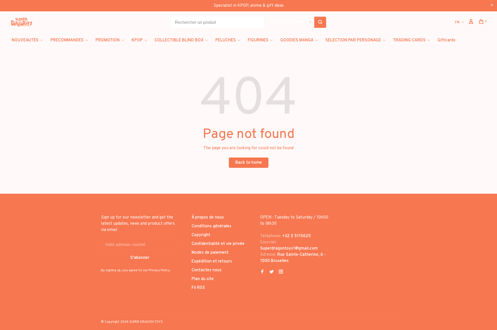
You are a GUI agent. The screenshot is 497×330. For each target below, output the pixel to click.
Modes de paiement (210, 252)
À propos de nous (208, 217)
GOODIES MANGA (296, 40)
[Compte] (472, 22)
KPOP (137, 40)
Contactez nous (207, 270)
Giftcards (446, 40)
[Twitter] (271, 272)
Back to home (248, 162)
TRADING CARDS (409, 40)
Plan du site (203, 279)
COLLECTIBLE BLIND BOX (179, 40)
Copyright (201, 235)
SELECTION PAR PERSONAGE (353, 40)
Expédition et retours (212, 261)
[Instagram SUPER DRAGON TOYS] (281, 272)
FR (457, 22)
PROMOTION (108, 40)
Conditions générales (211, 226)
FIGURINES (258, 40)
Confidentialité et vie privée (218, 243)
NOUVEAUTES (25, 40)
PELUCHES (225, 40)
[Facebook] (262, 272)
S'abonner (139, 257)
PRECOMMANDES (67, 40)
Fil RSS (198, 287)
